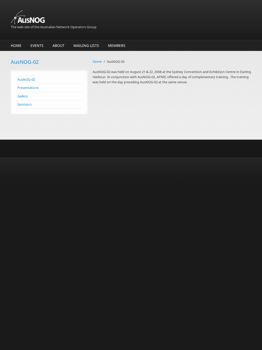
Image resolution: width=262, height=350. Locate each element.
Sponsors (24, 104)
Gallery (22, 96)
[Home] (90, 17)
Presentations (28, 87)
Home (16, 45)
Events (36, 45)
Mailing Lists (86, 45)
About (58, 45)
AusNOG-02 (26, 79)
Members (116, 45)
